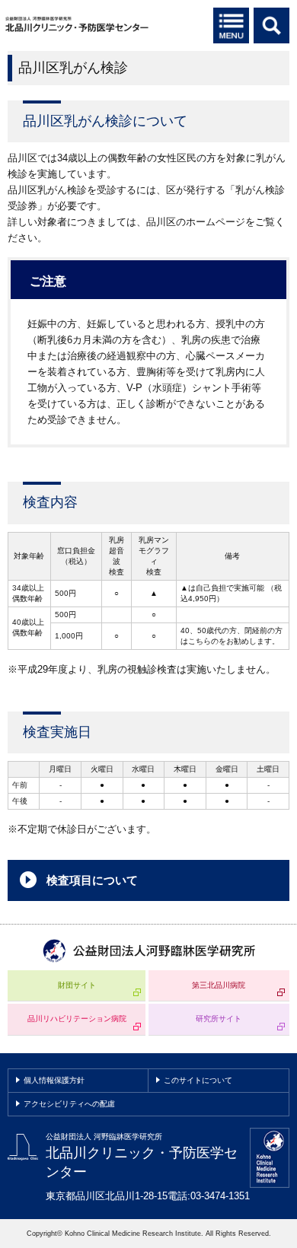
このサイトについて (198, 1080)
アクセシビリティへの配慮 (69, 1104)
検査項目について (92, 880)
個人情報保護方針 (54, 1080)
